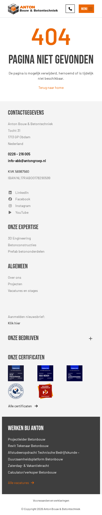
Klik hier (14, 323)
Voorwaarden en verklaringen (51, 500)
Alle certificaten (20, 406)
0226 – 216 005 (19, 154)
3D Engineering (19, 238)
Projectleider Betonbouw (26, 439)
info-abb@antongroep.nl (27, 161)
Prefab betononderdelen (26, 251)
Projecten (15, 284)
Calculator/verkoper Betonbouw (32, 472)
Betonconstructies (22, 245)
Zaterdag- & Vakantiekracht (28, 465)
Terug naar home (51, 87)
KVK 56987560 (18, 171)
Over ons (14, 277)
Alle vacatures (18, 483)
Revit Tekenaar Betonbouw (28, 446)
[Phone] (70, 8)
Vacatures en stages (23, 290)
